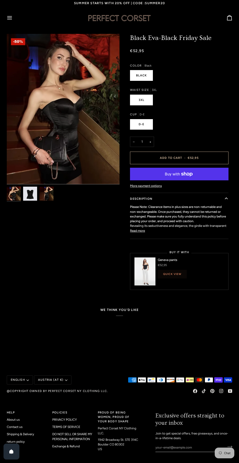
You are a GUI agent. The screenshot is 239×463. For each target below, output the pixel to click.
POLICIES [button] (59, 412)
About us (13, 419)
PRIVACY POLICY (64, 419)
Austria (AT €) (50, 379)
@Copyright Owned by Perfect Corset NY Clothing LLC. (57, 391)
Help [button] (11, 412)
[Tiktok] (204, 391)
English (18, 379)
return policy (16, 441)
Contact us (14, 427)
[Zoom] (63, 109)
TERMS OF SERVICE (66, 427)
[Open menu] (14, 18)
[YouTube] (230, 391)
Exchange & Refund (66, 446)
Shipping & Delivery (20, 434)
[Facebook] (195, 391)
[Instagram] (221, 391)
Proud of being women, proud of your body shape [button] (114, 417)
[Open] (11, 451)
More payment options (146, 186)
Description (141, 198)
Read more (137, 230)
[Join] (228, 447)
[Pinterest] (212, 391)
